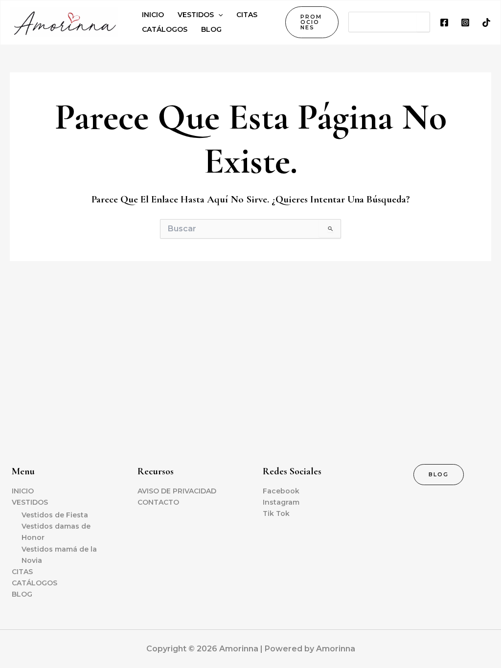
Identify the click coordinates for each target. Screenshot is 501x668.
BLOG (22, 594)
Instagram (281, 502)
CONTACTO (158, 502)
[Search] (423, 22)
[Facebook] (444, 22)
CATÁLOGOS (34, 583)
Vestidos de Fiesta (55, 515)
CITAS (22, 571)
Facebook (281, 491)
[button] (312, 22)
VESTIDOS (30, 502)
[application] (218, 14)
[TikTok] (486, 22)
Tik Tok (276, 513)
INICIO (23, 491)
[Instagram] (465, 22)
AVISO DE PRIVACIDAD (176, 491)
